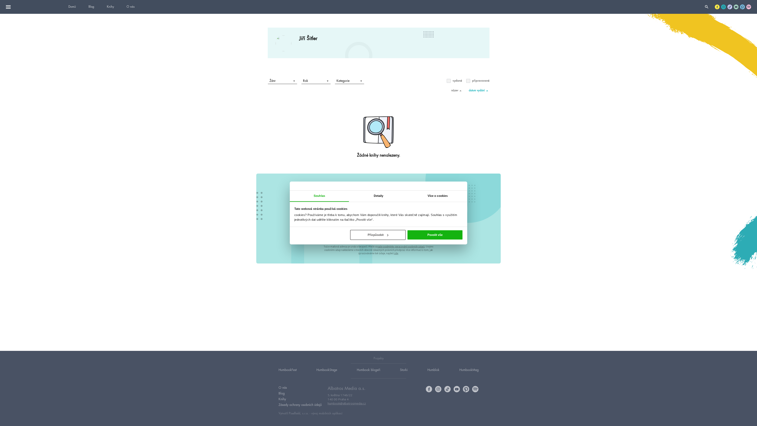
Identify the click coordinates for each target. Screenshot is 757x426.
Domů (72, 6)
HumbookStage (326, 370)
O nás (131, 6)
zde (396, 253)
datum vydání (477, 90)
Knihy (110, 6)
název (454, 90)
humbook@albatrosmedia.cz (347, 403)
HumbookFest (288, 370)
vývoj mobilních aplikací (326, 413)
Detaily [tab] (378, 195)
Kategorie (343, 80)
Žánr (272, 80)
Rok (305, 80)
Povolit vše (435, 234)
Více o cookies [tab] (438, 195)
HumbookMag (469, 370)
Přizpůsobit (376, 234)
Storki (404, 370)
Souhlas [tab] (319, 195)
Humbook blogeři (368, 370)
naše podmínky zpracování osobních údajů (400, 246)
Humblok (433, 370)
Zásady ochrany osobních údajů (300, 404)
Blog (91, 6)
